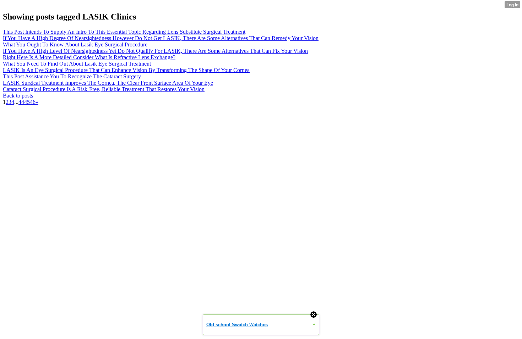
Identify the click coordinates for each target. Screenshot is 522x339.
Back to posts (18, 96)
